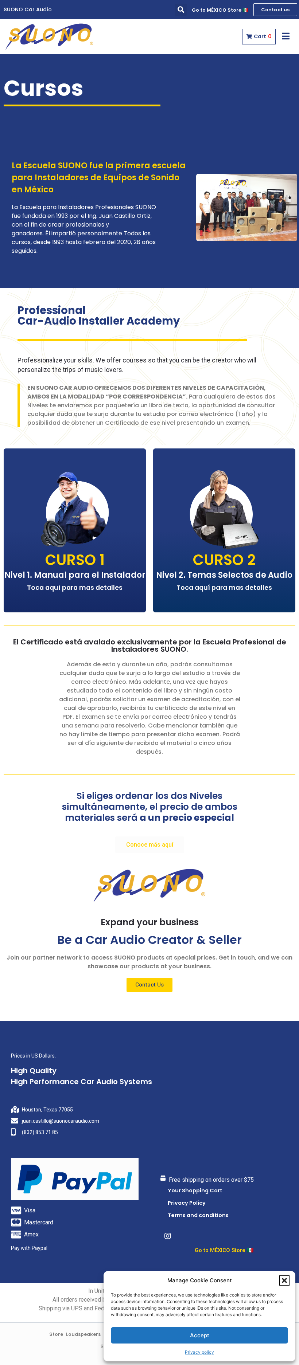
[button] (284, 1280)
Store (56, 1334)
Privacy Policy (187, 1203)
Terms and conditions (198, 1215)
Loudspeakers (83, 1334)
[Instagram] (167, 1236)
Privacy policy (199, 1352)
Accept (199, 1335)
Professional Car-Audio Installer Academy (99, 315)
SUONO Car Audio (28, 9)
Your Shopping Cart (195, 1190)
